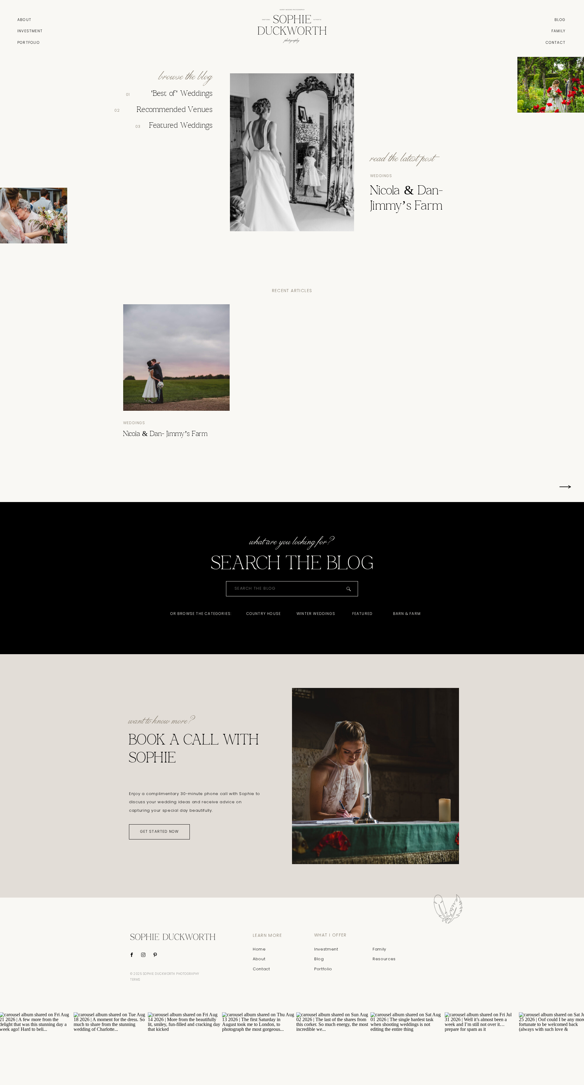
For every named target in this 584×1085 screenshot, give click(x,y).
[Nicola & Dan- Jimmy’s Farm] (176, 357)
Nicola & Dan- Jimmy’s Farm (165, 434)
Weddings (381, 175)
